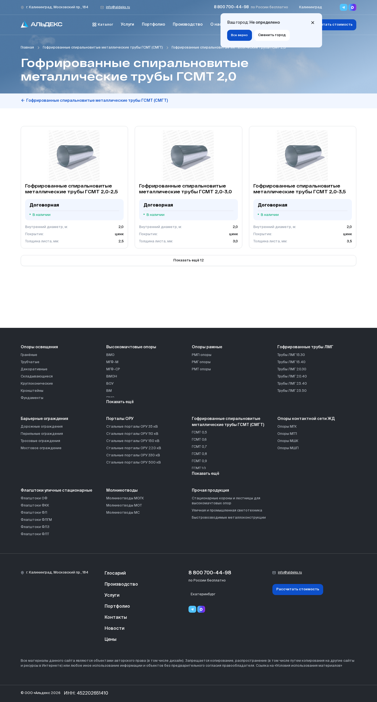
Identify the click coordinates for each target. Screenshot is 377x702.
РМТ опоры (201, 369)
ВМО (110, 355)
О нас (216, 24)
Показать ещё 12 (188, 260)
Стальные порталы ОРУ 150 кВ (133, 441)
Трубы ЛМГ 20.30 (291, 369)
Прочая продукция (210, 490)
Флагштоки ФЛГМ (36, 520)
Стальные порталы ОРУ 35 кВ (132, 426)
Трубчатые (30, 362)
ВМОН (111, 376)
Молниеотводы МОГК (125, 498)
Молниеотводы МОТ (124, 505)
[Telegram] (192, 609)
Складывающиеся (37, 376)
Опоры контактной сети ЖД (306, 419)
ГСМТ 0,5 (199, 432)
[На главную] (42, 25)
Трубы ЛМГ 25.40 (292, 383)
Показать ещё (120, 402)
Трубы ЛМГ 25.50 (292, 391)
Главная (27, 47)
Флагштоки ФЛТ (35, 534)
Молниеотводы (122, 490)
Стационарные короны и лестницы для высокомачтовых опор (226, 501)
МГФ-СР (113, 369)
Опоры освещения (39, 347)
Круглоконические (37, 383)
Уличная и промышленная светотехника (227, 510)
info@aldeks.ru (118, 7)
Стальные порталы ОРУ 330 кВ (133, 455)
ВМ (109, 391)
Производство (188, 24)
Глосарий (115, 573)
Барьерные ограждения (44, 419)
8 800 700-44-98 (231, 7)
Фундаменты (32, 398)
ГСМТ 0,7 (199, 447)
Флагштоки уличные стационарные (56, 490)
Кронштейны (32, 391)
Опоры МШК (287, 441)
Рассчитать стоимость (331, 24)
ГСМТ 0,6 (199, 439)
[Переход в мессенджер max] (352, 7)
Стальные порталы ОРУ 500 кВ (133, 462)
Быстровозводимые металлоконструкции (229, 517)
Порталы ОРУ (120, 419)
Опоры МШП (288, 448)
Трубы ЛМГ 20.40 (292, 376)
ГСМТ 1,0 (199, 468)
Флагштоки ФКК (35, 505)
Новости (114, 628)
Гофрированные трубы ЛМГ (305, 347)
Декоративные (34, 369)
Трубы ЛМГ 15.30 (291, 355)
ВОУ (110, 383)
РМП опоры (201, 355)
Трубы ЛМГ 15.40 (291, 362)
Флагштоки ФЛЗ (35, 527)
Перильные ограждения (42, 434)
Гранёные (29, 355)
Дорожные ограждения (42, 426)
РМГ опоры (201, 362)
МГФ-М (112, 362)
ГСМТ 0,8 (199, 454)
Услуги (127, 24)
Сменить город (272, 35)
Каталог (105, 24)
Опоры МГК (287, 426)
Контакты (116, 617)
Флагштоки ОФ (34, 498)
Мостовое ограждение (41, 448)
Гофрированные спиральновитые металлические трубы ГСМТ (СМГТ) (103, 47)
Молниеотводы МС (123, 513)
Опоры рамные (207, 347)
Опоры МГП (287, 434)
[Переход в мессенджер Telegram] (343, 7)
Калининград (310, 7)
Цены (110, 639)
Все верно (239, 35)
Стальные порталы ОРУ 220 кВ (133, 448)
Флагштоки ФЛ (34, 513)
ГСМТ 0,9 (199, 461)
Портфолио (153, 24)
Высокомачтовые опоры (131, 347)
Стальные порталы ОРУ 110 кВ (132, 434)
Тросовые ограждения (40, 441)
